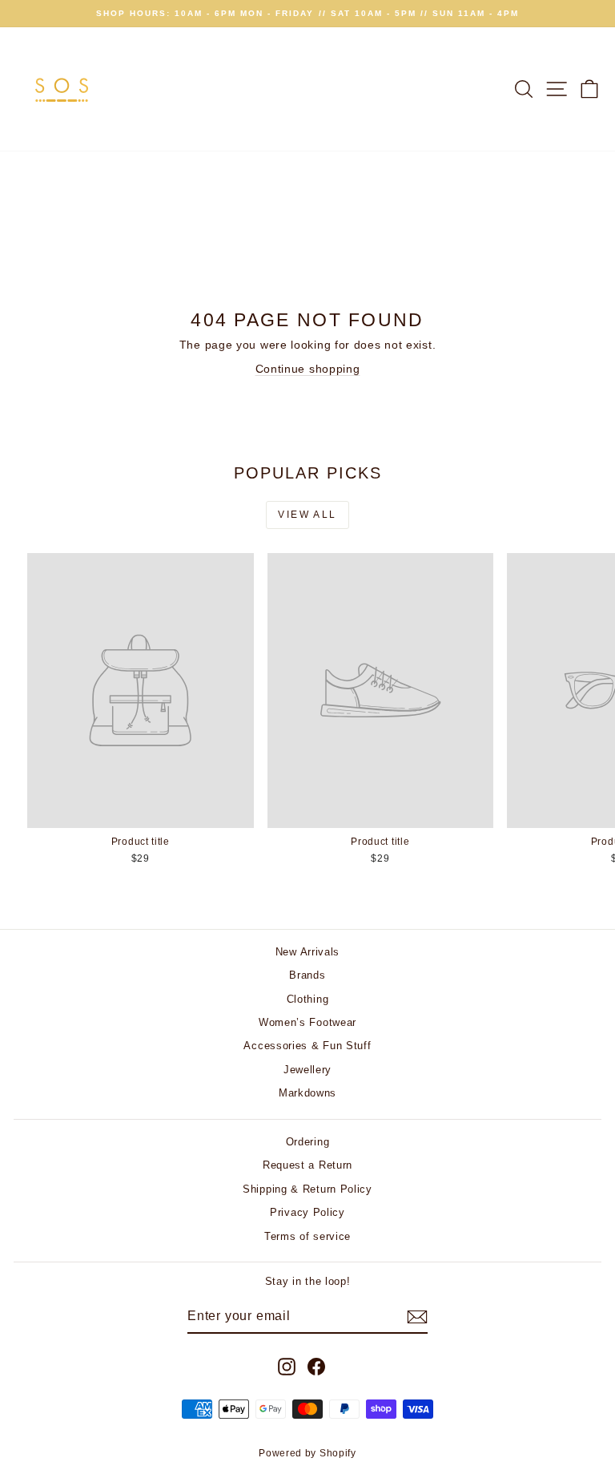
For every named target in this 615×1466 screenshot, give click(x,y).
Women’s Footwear (307, 1022)
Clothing (308, 999)
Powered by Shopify (307, 1453)
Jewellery (307, 1070)
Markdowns (307, 1093)
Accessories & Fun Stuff (307, 1046)
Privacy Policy (307, 1212)
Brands (307, 975)
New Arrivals (307, 952)
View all (307, 514)
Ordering (308, 1142)
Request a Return (307, 1165)
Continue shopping (307, 368)
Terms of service (307, 1236)
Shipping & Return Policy (307, 1189)
